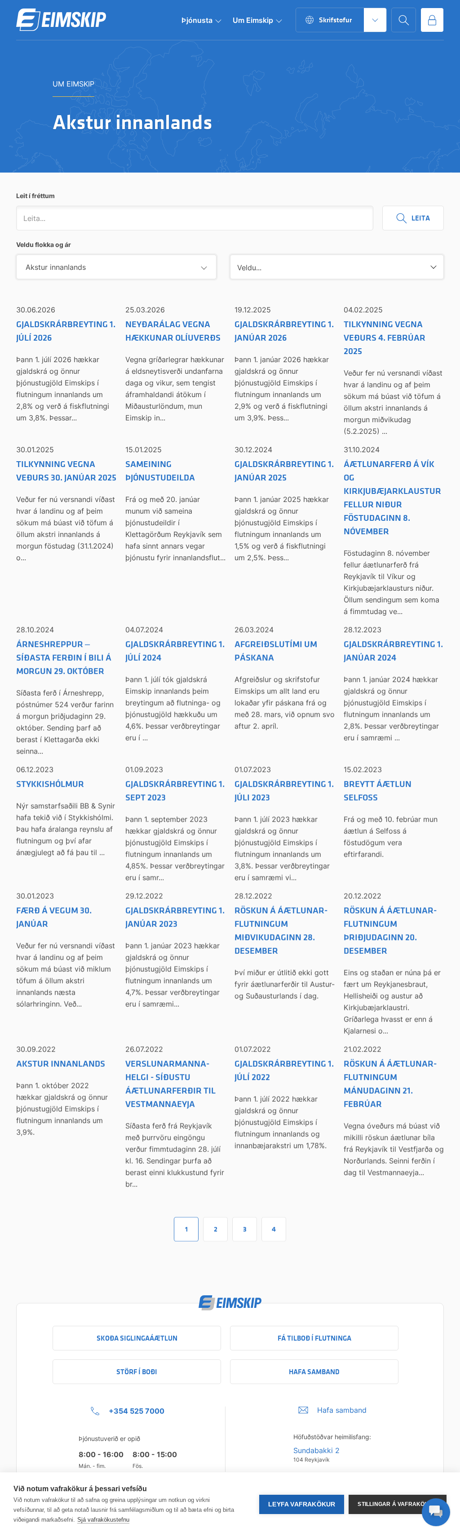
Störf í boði (136, 1371)
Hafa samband (314, 1371)
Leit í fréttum (35, 195)
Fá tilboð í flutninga (314, 1338)
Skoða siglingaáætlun (137, 1338)
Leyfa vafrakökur (301, 1504)
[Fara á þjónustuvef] (432, 20)
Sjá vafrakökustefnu (103, 1519)
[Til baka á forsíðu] (61, 20)
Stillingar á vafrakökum (398, 1504)
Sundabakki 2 (316, 1450)
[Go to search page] (403, 20)
